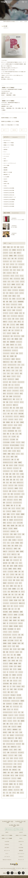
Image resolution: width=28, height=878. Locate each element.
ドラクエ (11, 723)
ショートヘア (16, 402)
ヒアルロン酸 (19, 637)
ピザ (11, 654)
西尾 (10, 327)
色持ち (12, 772)
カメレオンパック (14, 752)
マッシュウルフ (19, 517)
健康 (15, 361)
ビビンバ (10, 557)
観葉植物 (22, 720)
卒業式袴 (13, 427)
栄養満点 (4, 772)
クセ (9, 436)
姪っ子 (4, 689)
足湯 (11, 680)
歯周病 (7, 560)
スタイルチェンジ (6, 471)
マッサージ (21, 606)
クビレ (18, 473)
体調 (8, 772)
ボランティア (18, 743)
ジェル (4, 672)
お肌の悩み (5, 715)
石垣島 (7, 473)
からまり (10, 749)
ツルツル (4, 430)
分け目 (10, 786)
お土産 (14, 476)
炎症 (19, 585)
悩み (10, 792)
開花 (19, 594)
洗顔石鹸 (14, 617)
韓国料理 (16, 338)
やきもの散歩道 (10, 628)
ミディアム (12, 264)
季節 (8, 692)
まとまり (17, 318)
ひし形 (21, 479)
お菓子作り (12, 344)
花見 (4, 617)
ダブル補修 (5, 594)
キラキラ (14, 720)
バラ (21, 706)
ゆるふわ (18, 270)
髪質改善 (5, 149)
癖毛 (4, 479)
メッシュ (16, 275)
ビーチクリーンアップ (19, 735)
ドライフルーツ (5, 439)
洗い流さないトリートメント (8, 462)
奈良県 (4, 519)
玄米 (12, 517)
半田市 (16, 456)
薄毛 (13, 732)
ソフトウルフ (5, 600)
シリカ (7, 758)
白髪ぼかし (5, 755)
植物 (20, 433)
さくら (19, 430)
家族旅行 (19, 666)
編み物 (11, 565)
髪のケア (18, 628)
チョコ (19, 364)
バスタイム (17, 786)
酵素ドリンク (15, 404)
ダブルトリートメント (15, 700)
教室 (4, 422)
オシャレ (21, 402)
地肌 (21, 588)
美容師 (11, 585)
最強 (12, 307)
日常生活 (5, 181)
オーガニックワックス (7, 634)
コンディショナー (6, 531)
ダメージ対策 (5, 784)
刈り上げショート (11, 379)
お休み (21, 542)
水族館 (7, 344)
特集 (14, 580)
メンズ (17, 433)
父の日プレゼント (6, 287)
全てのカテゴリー (7, 140)
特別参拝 (14, 620)
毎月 (9, 508)
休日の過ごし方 (15, 267)
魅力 (7, 267)
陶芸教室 (20, 471)
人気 (4, 264)
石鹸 (12, 422)
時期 (22, 594)
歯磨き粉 (4, 660)
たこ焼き (15, 465)
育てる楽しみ (13, 695)
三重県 (14, 473)
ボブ (10, 249)
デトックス (15, 680)
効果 (12, 448)
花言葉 (4, 709)
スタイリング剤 (19, 522)
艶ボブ (10, 450)
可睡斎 (10, 620)
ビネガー (16, 496)
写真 (18, 720)
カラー (4, 333)
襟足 (16, 430)
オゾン (17, 410)
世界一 (10, 637)
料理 (4, 548)
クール (23, 494)
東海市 (4, 247)
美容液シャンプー (11, 738)
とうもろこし (5, 781)
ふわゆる (21, 318)
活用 (18, 597)
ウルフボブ (14, 382)
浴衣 (4, 307)
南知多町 (14, 511)
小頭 (22, 571)
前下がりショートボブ (7, 427)
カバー (7, 574)
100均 (4, 272)
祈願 (4, 703)
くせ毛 (15, 763)
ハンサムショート (14, 304)
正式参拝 (4, 425)
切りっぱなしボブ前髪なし (14, 445)
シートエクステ (10, 571)
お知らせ (4, 545)
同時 (11, 407)
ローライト (16, 387)
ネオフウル (20, 623)
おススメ (12, 275)
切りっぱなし (21, 290)
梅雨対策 (14, 674)
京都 (13, 433)
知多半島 (14, 333)
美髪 (18, 459)
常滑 (12, 338)
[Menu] (25, 1)
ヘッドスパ (21, 410)
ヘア (16, 264)
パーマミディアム (17, 278)
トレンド (10, 252)
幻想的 (15, 689)
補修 (9, 726)
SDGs (5, 158)
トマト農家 (5, 496)
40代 (15, 247)
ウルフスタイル (5, 669)
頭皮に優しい (15, 769)
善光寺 (21, 387)
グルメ (22, 453)
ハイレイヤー (14, 634)
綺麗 (4, 370)
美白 (19, 617)
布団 (7, 396)
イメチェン (5, 436)
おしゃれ (10, 580)
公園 (4, 465)
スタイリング (11, 485)
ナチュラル (10, 321)
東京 (11, 482)
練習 (4, 502)
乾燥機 (11, 396)
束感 (10, 769)
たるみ (14, 677)
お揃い (18, 422)
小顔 (19, 571)
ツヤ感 (21, 732)
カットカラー (5, 666)
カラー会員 (5, 384)
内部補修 (14, 766)
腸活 (4, 301)
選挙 (11, 413)
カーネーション (16, 706)
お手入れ (9, 290)
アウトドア (16, 640)
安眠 (19, 608)
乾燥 (22, 476)
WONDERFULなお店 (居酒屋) (9, 199)
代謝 (4, 402)
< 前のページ (4, 130)
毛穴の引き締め (5, 683)
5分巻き (13, 298)
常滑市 (15, 255)
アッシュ (22, 445)
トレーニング (19, 298)
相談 (18, 792)
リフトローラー (16, 560)
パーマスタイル (5, 445)
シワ (10, 677)
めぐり (7, 585)
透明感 (9, 453)
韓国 (4, 651)
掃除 (11, 741)
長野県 (7, 706)
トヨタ (16, 594)
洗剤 (13, 318)
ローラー (21, 758)
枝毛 (19, 574)
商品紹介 (4, 583)
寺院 (4, 482)
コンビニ (16, 715)
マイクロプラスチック (7, 350)
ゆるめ (4, 324)
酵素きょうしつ (21, 603)
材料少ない (20, 565)
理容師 (17, 324)
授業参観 (4, 643)
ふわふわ (15, 425)
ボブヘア (4, 318)
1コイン (4, 752)
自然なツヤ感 (5, 769)
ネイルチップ (5, 663)
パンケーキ (18, 442)
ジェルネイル (9, 272)
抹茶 (18, 554)
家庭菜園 (15, 663)
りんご (4, 468)
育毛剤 (4, 341)
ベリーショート (21, 264)
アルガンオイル (15, 631)
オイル (4, 554)
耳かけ (14, 272)
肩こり (21, 562)
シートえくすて (19, 697)
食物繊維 (14, 588)
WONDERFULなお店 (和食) (9, 188)
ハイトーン (5, 419)
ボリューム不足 (20, 761)
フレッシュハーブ (6, 695)
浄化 (21, 657)
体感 (8, 746)
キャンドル (10, 720)
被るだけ (20, 626)
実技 (4, 304)
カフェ (14, 327)
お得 (9, 384)
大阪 (17, 439)
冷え (8, 735)
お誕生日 (13, 660)
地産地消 (16, 772)
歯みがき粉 (5, 562)
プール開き (5, 295)
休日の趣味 (16, 626)
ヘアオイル (12, 574)
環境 (12, 505)
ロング (7, 264)
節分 (8, 413)
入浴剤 (23, 336)
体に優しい (14, 539)
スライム (16, 723)
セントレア (9, 390)
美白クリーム (14, 554)
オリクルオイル (21, 752)
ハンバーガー (11, 755)
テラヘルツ (16, 758)
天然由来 (19, 766)
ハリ (22, 574)
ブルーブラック (5, 407)
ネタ (10, 674)
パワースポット (20, 258)
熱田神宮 (22, 700)
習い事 (4, 517)
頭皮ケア (20, 738)
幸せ (8, 494)
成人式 (21, 407)
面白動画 (19, 726)
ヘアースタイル (15, 290)
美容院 (4, 686)
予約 (18, 620)
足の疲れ (4, 746)
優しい (12, 361)
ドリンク (20, 419)
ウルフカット (5, 491)
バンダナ (16, 347)
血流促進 (15, 614)
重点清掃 (7, 448)
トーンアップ (5, 637)
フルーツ (13, 508)
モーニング (5, 539)
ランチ (21, 267)
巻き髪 (7, 479)
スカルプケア (5, 252)
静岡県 (4, 606)
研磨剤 (13, 562)
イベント (19, 534)
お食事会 (4, 453)
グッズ (20, 723)
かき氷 (20, 313)
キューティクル (16, 789)
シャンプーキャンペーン (17, 502)
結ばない (13, 453)
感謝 (17, 660)
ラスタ (4, 654)
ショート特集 (21, 614)
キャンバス (5, 508)
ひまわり (17, 651)
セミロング (9, 333)
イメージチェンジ (14, 315)
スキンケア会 (19, 674)
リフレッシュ (14, 778)
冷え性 (11, 758)
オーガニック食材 (6, 775)
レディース (19, 763)
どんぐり (21, 347)
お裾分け (13, 359)
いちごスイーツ (9, 404)
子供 (11, 270)
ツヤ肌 (14, 637)
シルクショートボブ (16, 396)
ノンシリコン (12, 324)
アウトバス (22, 281)
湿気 (4, 743)
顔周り (11, 476)
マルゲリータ (11, 496)
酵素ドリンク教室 (14, 591)
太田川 (4, 514)
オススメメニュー (9, 548)
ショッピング (11, 419)
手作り (12, 347)
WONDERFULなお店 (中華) (9, 192)
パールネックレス (6, 741)
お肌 (22, 712)
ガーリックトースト (20, 718)
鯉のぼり (22, 620)
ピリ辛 (15, 666)
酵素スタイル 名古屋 (8, 172)
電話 (7, 723)
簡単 (22, 284)
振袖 (19, 548)
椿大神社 (4, 628)
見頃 (4, 597)
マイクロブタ (17, 330)
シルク (8, 315)
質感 (14, 399)
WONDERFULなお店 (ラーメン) (10, 197)
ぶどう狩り (10, 528)
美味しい (19, 321)
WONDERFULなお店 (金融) (9, 206)
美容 (11, 669)
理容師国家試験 (20, 301)
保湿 (16, 574)
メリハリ (4, 488)
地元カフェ (11, 293)
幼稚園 (23, 649)
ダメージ (21, 792)
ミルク (19, 746)
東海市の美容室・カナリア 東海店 (9, 117)
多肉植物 (11, 356)
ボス (4, 344)
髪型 (18, 247)
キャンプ (20, 353)
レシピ (14, 522)
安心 (4, 792)
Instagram (18, 686)
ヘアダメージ (8, 511)
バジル (16, 692)
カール (8, 347)
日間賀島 (10, 663)
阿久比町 (17, 514)
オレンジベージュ (17, 336)
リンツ (23, 364)
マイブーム (20, 672)
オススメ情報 (6, 165)
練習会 (22, 448)
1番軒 (4, 723)
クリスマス (5, 387)
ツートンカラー (15, 468)
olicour (4, 729)
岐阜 (12, 258)
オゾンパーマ (6, 147)
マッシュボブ (9, 718)
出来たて (4, 720)
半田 (4, 456)
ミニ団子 (20, 755)
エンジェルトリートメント (7, 712)
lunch (7, 482)
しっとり (4, 591)
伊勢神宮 (21, 422)
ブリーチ (21, 390)
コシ (4, 577)
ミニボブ (19, 344)
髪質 (21, 789)
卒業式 (4, 356)
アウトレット (21, 465)
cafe (12, 330)
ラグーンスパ (5, 626)
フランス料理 (12, 439)
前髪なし (14, 295)
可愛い (11, 278)
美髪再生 (10, 568)
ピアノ (4, 735)
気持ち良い (5, 608)
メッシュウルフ (5, 603)
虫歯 (4, 560)
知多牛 (16, 755)
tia (10, 686)
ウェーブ (8, 284)
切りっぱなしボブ (6, 336)
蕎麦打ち (4, 657)
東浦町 (4, 525)
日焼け (11, 689)
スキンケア (20, 557)
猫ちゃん (20, 703)
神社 (15, 258)
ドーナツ (8, 554)
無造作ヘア (5, 321)
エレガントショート (6, 459)
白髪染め (16, 379)
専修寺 (20, 499)
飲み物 (10, 588)
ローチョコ (14, 491)
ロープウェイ (9, 522)
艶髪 (14, 252)
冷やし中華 (19, 695)
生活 (19, 634)
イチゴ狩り (13, 442)
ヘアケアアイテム (9, 577)
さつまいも (5, 726)
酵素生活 (19, 568)
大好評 (21, 597)
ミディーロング (9, 499)
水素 (4, 758)
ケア (4, 795)
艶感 (23, 298)
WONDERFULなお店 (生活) (9, 204)
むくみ (16, 583)
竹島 (7, 327)
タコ (13, 786)
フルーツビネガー (17, 494)
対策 (17, 677)
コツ (11, 261)
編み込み (8, 376)
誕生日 (21, 393)
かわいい (22, 591)
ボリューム (5, 580)
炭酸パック (5, 551)
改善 (14, 479)
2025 (11, 560)
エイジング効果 (10, 640)
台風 (17, 353)
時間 (12, 494)
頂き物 (12, 367)
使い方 (20, 600)
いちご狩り (13, 436)
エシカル (9, 318)
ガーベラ (15, 712)
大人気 (18, 295)
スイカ (18, 327)
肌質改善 (7, 422)
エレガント (5, 485)
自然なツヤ (5, 789)
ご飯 (4, 267)
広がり (17, 732)
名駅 (7, 476)
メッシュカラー (19, 310)
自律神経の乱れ (15, 611)
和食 (12, 459)
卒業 (23, 600)
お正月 (14, 482)
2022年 (10, 295)
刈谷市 (21, 338)
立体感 (14, 310)
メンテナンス (10, 425)
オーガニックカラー (6, 700)
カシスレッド (20, 539)
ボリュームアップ (21, 382)
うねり (23, 508)
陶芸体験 (12, 525)
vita (7, 686)
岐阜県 (4, 390)
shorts (22, 580)
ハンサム (14, 301)
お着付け (15, 548)
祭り (18, 436)
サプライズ (16, 393)
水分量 (16, 775)
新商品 (16, 571)
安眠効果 (10, 626)
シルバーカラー (9, 502)
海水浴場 (11, 519)
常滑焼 (8, 525)
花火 (4, 293)
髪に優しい (5, 732)
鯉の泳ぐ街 (5, 786)
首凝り (4, 565)
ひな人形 (4, 738)
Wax (10, 298)
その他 (5, 185)
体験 (8, 657)
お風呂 (10, 539)
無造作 (11, 301)
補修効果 (10, 697)
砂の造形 (9, 643)
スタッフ (8, 338)
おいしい (4, 290)
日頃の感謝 (14, 643)
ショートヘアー (5, 278)
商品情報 (5, 170)
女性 (12, 247)
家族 (11, 649)
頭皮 (8, 324)
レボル (4, 718)
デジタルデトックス (6, 778)
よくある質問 (6, 176)
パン (11, 471)
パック (20, 680)
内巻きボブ (22, 416)
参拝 (8, 341)
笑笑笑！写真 (6, 183)
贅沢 (8, 367)
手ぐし (18, 479)
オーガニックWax (12, 781)
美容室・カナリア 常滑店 (14, 124)
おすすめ (4, 258)
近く (11, 706)
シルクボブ (17, 367)
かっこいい (16, 606)
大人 (12, 384)
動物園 (4, 310)
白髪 (11, 287)
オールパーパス (5, 534)
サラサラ (15, 413)
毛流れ (15, 287)
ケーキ (4, 542)
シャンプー (11, 313)
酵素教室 (10, 255)
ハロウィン (17, 373)
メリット (17, 399)
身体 (14, 577)
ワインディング (5, 261)
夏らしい (18, 450)
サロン (9, 258)
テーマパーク (5, 313)
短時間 (17, 551)
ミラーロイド (6, 156)
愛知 (23, 743)
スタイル (11, 795)
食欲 (19, 769)
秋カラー (4, 367)
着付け (17, 646)
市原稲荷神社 (12, 341)
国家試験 (21, 324)
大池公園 (20, 496)
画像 (4, 706)
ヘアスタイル (5, 249)
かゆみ (15, 585)
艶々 (10, 382)
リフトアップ (10, 614)
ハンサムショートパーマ (12, 364)
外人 (4, 511)
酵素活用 (15, 528)
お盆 (14, 697)
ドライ (14, 718)
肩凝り (20, 749)
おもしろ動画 (5, 674)
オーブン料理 (20, 689)
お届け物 (19, 287)
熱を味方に (10, 789)
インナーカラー (5, 270)
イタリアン (19, 511)
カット (5, 151)
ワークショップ (20, 491)
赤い (19, 712)
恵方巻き (14, 568)
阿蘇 (23, 534)
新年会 (9, 545)
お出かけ (5, 179)
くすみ (15, 761)
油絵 (19, 505)
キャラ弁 (14, 649)
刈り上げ (4, 379)
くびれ (13, 370)
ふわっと (16, 419)
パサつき (18, 476)
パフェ (8, 542)
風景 (7, 651)
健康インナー (5, 677)
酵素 (7, 301)
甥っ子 (23, 686)
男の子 (19, 649)
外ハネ (13, 281)
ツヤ (7, 792)
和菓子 (12, 456)
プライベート (12, 651)
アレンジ (18, 376)
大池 (7, 617)
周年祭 (15, 534)
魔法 (15, 356)
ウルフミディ (21, 485)
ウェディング (14, 726)
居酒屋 (8, 514)
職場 (8, 752)
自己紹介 (4, 646)
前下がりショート (20, 482)
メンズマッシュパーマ (14, 603)
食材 (18, 577)
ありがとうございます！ (10, 537)
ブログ (14, 646)
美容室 (8, 247)
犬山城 (4, 433)
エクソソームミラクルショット (10, 163)
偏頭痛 (21, 611)
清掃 (4, 404)
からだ (21, 545)
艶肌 (11, 683)
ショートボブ (5, 255)
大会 (22, 270)
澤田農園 (18, 654)
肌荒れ (14, 597)
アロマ (14, 270)
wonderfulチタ (8, 703)
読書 (7, 402)
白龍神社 (16, 488)
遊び (21, 640)
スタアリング (10, 761)
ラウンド (20, 488)
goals (20, 729)
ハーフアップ (12, 672)
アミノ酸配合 (15, 703)
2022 (7, 293)
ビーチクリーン (15, 350)
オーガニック (5, 298)
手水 (14, 407)
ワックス (7, 307)
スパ (15, 608)
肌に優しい (12, 735)
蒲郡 (4, 327)
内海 (18, 333)
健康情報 (5, 167)
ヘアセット (5, 631)
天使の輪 (16, 313)
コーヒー (20, 741)
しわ (8, 689)
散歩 (21, 373)
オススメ (7, 304)
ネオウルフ (8, 370)
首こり (20, 583)
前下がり (20, 425)
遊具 (7, 465)
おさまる (4, 281)
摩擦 (10, 491)
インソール (8, 410)
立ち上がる (15, 683)
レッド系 (12, 542)
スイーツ (17, 453)
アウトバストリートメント (7, 763)
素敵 (4, 448)
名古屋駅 (15, 565)
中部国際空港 (5, 557)
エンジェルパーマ (10, 393)
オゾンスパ (16, 709)
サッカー (4, 692)
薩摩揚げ (19, 462)
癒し (8, 356)
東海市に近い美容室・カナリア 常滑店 (10, 121)
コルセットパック (12, 551)
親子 (15, 654)
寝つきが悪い (5, 611)
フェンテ (4, 761)
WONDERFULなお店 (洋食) (9, 190)
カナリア (9, 646)
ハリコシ (11, 402)
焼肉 (22, 643)
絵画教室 (22, 514)
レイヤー (7, 456)
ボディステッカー (11, 583)
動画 (9, 608)
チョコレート (11, 715)
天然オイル (9, 729)
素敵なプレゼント (6, 361)
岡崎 (11, 479)
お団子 (15, 321)
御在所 (4, 522)
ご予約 (11, 534)
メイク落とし (5, 620)
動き (4, 396)
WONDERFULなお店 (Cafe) (9, 195)
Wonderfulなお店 (11, 430)
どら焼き (21, 473)
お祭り (4, 499)
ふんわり (16, 293)
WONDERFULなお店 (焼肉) (9, 201)
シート (18, 588)
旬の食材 (19, 778)
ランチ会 (14, 450)
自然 (18, 657)
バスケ (8, 606)
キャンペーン (17, 384)
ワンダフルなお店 (6, 442)
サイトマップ (21, 859)
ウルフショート (10, 488)
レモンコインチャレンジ (10, 743)
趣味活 (8, 517)
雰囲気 (7, 795)
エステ (4, 680)
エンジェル (18, 508)
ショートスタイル (6, 275)
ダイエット (5, 588)
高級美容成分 (15, 729)
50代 (4, 766)
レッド (13, 410)
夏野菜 (4, 315)
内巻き (22, 278)
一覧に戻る (14, 130)
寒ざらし (21, 784)
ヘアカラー (13, 376)
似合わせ (21, 327)
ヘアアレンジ (19, 261)
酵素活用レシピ (7, 174)
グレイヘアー (16, 416)
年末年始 (17, 542)
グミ (16, 672)
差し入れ (11, 465)
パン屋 (4, 284)
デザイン (14, 792)
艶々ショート (21, 315)
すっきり (4, 364)
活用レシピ (5, 528)
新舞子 (4, 623)
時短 (22, 634)
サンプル (14, 669)
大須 (4, 476)
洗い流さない (13, 531)
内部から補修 (21, 413)
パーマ (14, 261)
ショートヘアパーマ (9, 416)
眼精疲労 (4, 614)
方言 (12, 594)
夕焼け (20, 525)
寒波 (4, 410)
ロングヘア (18, 284)
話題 (9, 330)
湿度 (23, 307)
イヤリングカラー (15, 390)
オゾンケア (21, 775)
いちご (11, 617)
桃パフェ (12, 775)
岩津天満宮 (16, 741)
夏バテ (12, 692)
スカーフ (4, 413)
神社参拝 (16, 545)
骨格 (4, 574)
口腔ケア (15, 749)
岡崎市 (12, 657)
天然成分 (19, 361)
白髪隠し (21, 577)
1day (9, 591)
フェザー (4, 494)
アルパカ (8, 709)
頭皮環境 (10, 784)
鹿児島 (16, 462)
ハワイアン (13, 514)
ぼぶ (12, 608)
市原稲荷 (7, 505)
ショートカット (16, 448)
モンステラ (16, 471)
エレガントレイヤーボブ (18, 519)
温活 (8, 680)
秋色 (11, 336)
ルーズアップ (11, 387)
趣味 (8, 565)
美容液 (4, 338)
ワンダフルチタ (5, 649)
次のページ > (23, 130)
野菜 (15, 517)
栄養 (16, 525)
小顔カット (5, 330)
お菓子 (4, 376)
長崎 (9, 594)
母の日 (19, 643)
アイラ (8, 654)
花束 (21, 367)
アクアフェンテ (19, 781)
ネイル (21, 660)
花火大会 (20, 304)
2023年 (17, 407)
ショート (21, 247)
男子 (12, 606)
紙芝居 (15, 557)
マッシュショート (6, 353)
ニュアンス (21, 293)
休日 (10, 267)
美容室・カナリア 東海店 (5, 124)
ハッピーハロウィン (6, 359)
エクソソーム (18, 537)
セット (20, 683)
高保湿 (10, 732)
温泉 (10, 473)
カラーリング (5, 382)
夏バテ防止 (5, 697)
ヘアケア (17, 281)
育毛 (14, 784)
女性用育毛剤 (5, 749)
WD (17, 531)
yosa (20, 677)
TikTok (14, 686)
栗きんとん (18, 359)
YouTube (17, 580)
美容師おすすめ (13, 746)
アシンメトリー (9, 597)
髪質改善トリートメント (7, 399)
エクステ (4, 571)
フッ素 (9, 660)
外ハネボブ (13, 353)
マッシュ (21, 275)
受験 (16, 738)
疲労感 (10, 611)
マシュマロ (5, 568)
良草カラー (6, 160)
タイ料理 (10, 666)
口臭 (9, 562)
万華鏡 (4, 347)
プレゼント (5, 450)
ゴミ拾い (19, 307)
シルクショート (19, 341)
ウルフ (9, 281)
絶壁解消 (13, 284)
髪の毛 (4, 393)
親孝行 (20, 663)
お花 (21, 651)
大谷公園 (10, 600)
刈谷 (4, 505)
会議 (12, 545)
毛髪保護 (19, 669)
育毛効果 (4, 640)
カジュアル (16, 499)
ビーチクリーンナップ (13, 623)
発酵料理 (21, 772)
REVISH (23, 442)
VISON (16, 485)
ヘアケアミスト (9, 766)
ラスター (10, 631)
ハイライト (9, 310)
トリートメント (7, 154)
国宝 (8, 433)
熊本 (4, 537)
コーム (17, 562)
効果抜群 (21, 551)
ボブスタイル (9, 468)
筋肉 (4, 585)
